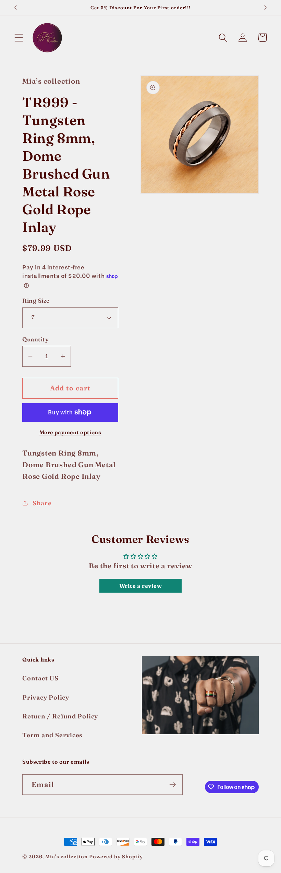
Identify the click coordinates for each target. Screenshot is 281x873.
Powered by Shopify (116, 856)
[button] (18, 37)
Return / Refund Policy (60, 716)
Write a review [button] (140, 585)
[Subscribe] (172, 784)
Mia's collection (67, 856)
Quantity (35, 339)
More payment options (70, 432)
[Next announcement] (265, 7)
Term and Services (52, 735)
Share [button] (42, 503)
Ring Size (36, 300)
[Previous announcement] (15, 7)
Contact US (40, 678)
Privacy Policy (45, 697)
